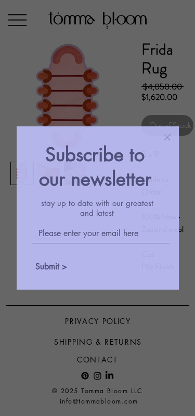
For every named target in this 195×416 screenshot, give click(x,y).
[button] (167, 138)
